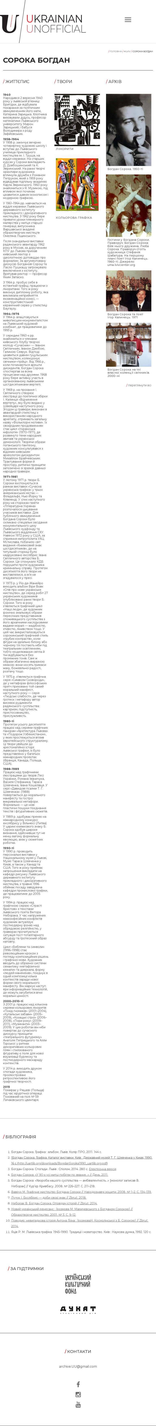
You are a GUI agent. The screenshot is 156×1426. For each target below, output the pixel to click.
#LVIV (126, 51)
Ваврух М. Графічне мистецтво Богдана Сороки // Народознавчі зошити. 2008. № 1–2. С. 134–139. (81, 1192)
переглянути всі (138, 385)
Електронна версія (102, 1169)
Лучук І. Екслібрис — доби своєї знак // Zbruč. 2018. (48, 1197)
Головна (115, 51)
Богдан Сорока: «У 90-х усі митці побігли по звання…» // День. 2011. (59, 1175)
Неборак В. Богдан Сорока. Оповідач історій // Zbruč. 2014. (54, 1203)
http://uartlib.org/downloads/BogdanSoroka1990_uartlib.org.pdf (62, 1163)
